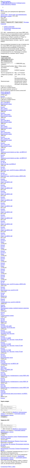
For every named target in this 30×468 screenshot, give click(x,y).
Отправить (4, 416)
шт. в (2, 10)
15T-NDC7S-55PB (12, 344)
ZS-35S (4, 320)
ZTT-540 (9, 362)
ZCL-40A (15, 374)
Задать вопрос (19, 22)
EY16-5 (3, 265)
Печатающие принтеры (22, 444)
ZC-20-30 (8, 163)
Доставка (26, 22)
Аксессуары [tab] (7, 29)
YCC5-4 (6, 205)
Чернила (17, 441)
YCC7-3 (6, 217)
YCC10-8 (6, 193)
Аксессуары (4, 14)
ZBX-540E (7, 368)
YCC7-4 (6, 223)
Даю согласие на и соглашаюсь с (14, 413)
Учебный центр (20, 3)
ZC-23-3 (13, 169)
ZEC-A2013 (6, 109)
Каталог (13, 3)
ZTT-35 (10, 301)
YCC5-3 (6, 199)
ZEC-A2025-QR (6, 139)
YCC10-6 (6, 187)
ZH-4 (14, 157)
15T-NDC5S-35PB (7, 332)
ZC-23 (13, 283)
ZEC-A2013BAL (6, 121)
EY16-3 (3, 247)
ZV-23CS (7, 356)
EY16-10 (3, 241)
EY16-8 (3, 277)
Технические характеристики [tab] (12, 28)
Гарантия (3, 24)
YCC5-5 (6, 211)
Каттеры (3, 445)
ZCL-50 (14, 380)
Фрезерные (4, 436)
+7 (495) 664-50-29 (6, 3)
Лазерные (8, 438)
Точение (17, 448)
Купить (3, 22)
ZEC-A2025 (6, 127)
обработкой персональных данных (12, 456)
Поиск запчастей (5, 92)
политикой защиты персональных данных (13, 414)
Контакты (8, 4)
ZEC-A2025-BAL (6, 133)
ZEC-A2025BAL (6, 103)
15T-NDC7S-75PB (12, 350)
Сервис (3, 4)
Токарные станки (12, 436)
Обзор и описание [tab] (9, 26)
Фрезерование (5, 448)
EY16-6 (3, 271)
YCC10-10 (6, 181)
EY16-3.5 (3, 253)
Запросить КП (10, 22)
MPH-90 (15, 308)
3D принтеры (4, 444)
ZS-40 (4, 295)
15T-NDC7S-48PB (12, 338)
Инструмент (4, 441)
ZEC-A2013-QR (6, 145)
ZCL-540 (15, 386)
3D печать (12, 448)
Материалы (11, 441)
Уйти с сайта (11, 466)
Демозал (13, 4)
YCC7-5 (6, 229)
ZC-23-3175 (13, 175)
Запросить (4, 433)
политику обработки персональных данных (14, 464)
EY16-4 (3, 259)
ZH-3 (14, 151)
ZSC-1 (7, 314)
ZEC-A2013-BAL (6, 115)
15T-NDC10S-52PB (8, 326)
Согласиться (4, 466)
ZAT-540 (14, 393)
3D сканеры (12, 444)
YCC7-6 (6, 235)
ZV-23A (9, 289)
